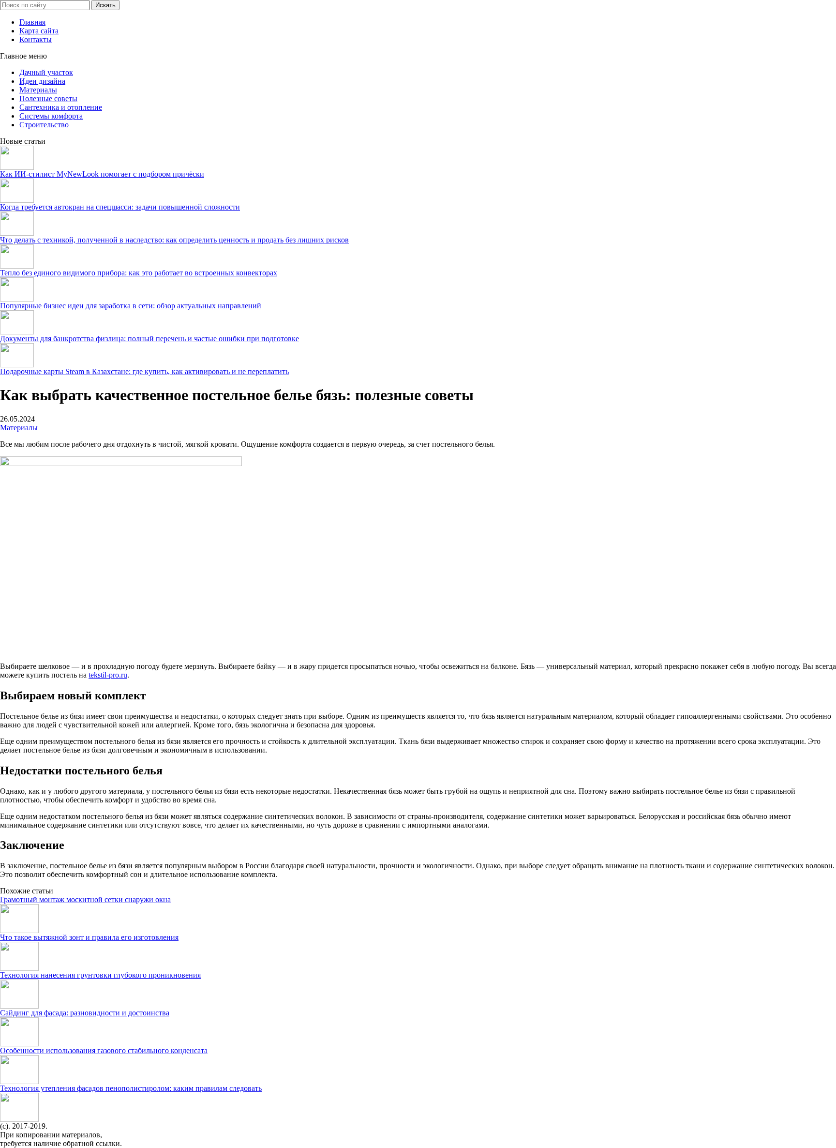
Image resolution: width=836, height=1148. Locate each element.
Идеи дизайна (42, 81)
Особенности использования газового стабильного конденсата (104, 1050)
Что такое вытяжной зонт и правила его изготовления (89, 937)
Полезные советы (48, 98)
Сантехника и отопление (60, 107)
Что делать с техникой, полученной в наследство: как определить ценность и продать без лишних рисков (174, 240)
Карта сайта (39, 31)
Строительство (44, 125)
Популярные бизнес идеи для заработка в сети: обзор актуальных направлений (130, 306)
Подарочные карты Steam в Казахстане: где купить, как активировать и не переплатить (144, 371)
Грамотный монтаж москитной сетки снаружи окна (85, 899)
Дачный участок (46, 72)
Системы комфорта (51, 116)
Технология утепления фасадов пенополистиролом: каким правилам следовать (131, 1088)
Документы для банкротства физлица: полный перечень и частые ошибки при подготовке (149, 338)
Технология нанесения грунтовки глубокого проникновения (100, 975)
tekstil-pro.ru (108, 675)
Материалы (38, 90)
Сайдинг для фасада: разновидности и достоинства (84, 1013)
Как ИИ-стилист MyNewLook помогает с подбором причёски (102, 174)
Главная (32, 22)
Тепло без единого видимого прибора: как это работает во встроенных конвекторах (138, 273)
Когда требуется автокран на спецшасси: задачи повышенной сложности (120, 207)
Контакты (35, 39)
